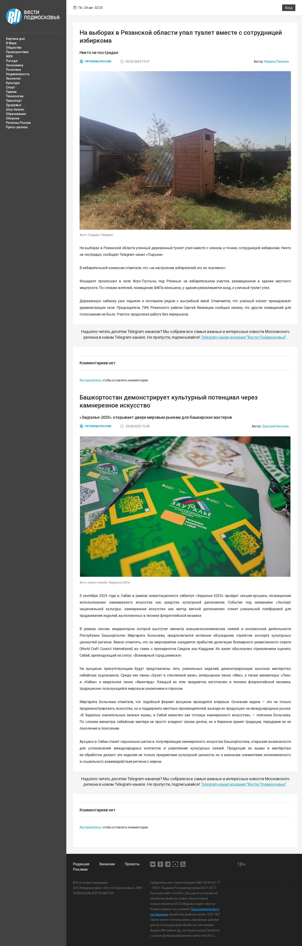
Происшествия (17, 52)
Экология (13, 78)
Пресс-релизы (17, 127)
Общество (14, 47)
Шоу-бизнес (15, 109)
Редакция (81, 864)
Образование (16, 114)
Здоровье (13, 105)
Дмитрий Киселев (275, 426)
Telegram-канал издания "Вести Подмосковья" (243, 337)
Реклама (80, 869)
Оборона (12, 118)
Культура (13, 83)
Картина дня (15, 38)
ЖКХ (9, 56)
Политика (13, 69)
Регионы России (18, 122)
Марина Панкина (276, 61)
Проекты (132, 864)
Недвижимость (18, 74)
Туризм (11, 92)
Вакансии (107, 864)
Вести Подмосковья (33, 16)
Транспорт (14, 100)
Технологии (14, 96)
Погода (11, 61)
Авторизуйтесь (91, 380)
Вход (288, 8)
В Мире (11, 43)
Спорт (10, 87)
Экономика (14, 65)
